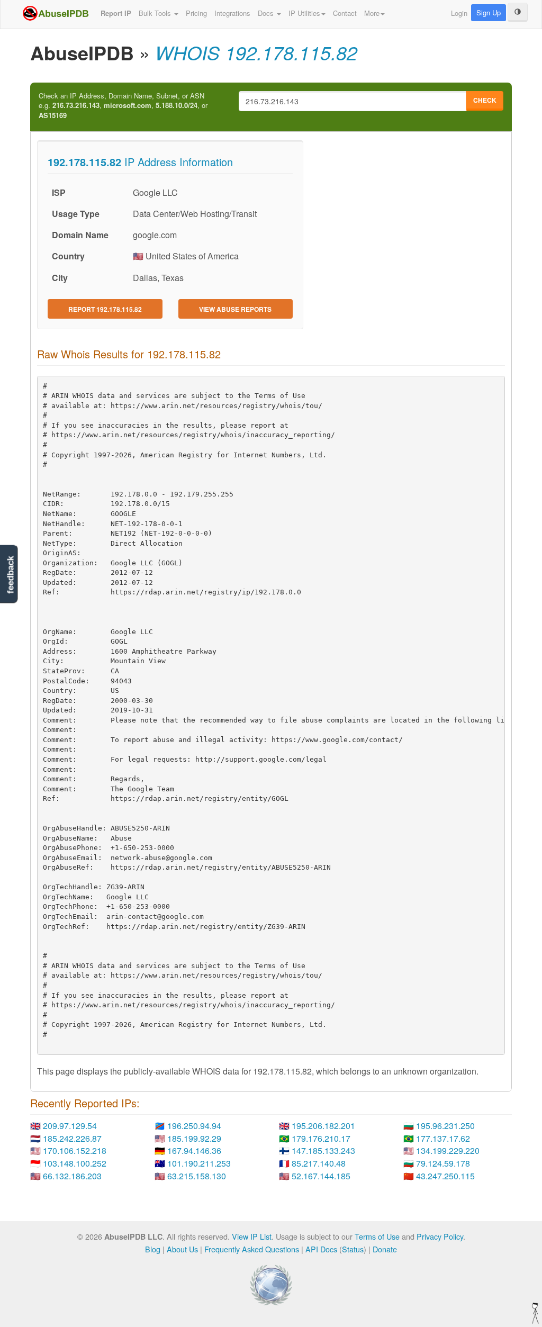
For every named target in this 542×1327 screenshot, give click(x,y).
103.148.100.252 (74, 1163)
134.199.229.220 (448, 1150)
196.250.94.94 (194, 1126)
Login (459, 13)
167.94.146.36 (194, 1150)
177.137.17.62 (443, 1138)
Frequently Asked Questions (251, 1248)
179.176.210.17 (321, 1138)
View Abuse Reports (235, 309)
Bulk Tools (156, 13)
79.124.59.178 (443, 1163)
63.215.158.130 (196, 1176)
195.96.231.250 (445, 1126)
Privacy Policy (440, 1236)
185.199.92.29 (194, 1138)
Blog (152, 1248)
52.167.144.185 (321, 1176)
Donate (385, 1248)
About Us (182, 1248)
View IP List (252, 1236)
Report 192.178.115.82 (105, 309)
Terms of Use (377, 1236)
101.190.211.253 (199, 1163)
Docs (267, 13)
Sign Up (488, 12)
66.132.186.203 (72, 1176)
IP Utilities (304, 13)
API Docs (321, 1248)
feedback (10, 575)
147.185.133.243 (323, 1150)
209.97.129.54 (70, 1126)
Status (353, 1248)
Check (484, 100)
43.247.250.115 (445, 1176)
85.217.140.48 (319, 1163)
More (372, 13)
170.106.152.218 (74, 1150)
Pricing (196, 13)
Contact (345, 13)
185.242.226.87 (72, 1138)
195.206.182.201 (323, 1126)
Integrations (232, 13)
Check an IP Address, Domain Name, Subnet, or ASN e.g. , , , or (123, 105)
